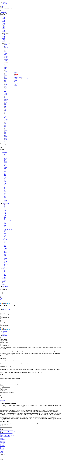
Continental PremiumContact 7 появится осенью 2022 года (8, 431)
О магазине (2, 449)
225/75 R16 (3, 18)
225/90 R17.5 (4, 28)
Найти (1, 459)
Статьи (1, 450)
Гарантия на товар (3, 447)
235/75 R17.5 (4, 20)
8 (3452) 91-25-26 (2, 453)
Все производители (5, 42)
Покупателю (2, 445)
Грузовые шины (6, 153)
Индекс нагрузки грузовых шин (5, 436)
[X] (4, 303)
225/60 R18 (3, 40)
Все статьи (1, 434)
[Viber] (5, 303)
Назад (4, 204)
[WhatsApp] (6, 303)
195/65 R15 (3, 37)
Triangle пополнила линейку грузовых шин (6, 430)
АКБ (4, 270)
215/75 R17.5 (4, 17)
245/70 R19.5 (4, 21)
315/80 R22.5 (4, 23)
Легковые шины (6, 240)
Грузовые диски (6, 264)
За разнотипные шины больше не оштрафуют (6, 433)
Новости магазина (10, 426)
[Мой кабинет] (0, 146)
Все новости (2, 428)
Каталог (1, 438)
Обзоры (1, 451)
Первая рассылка (3, 426)
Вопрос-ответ (2, 448)
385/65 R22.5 (4, 24)
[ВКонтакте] (0, 303)
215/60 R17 (3, 39)
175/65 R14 (3, 34)
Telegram (4, 293)
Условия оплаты (2, 446)
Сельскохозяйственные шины (8, 229)
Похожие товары (2, 400)
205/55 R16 (3, 38)
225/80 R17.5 (4, 27)
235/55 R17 (3, 41)
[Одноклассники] (2, 303)
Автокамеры (5, 279)
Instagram (4, 292)
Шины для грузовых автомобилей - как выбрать (7, 435)
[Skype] (7, 303)
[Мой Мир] (3, 303)
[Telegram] (9, 303)
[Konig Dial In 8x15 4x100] (6, 309)
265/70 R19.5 (4, 22)
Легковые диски (2, 442)
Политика (1, 452)
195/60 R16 (3, 36)
